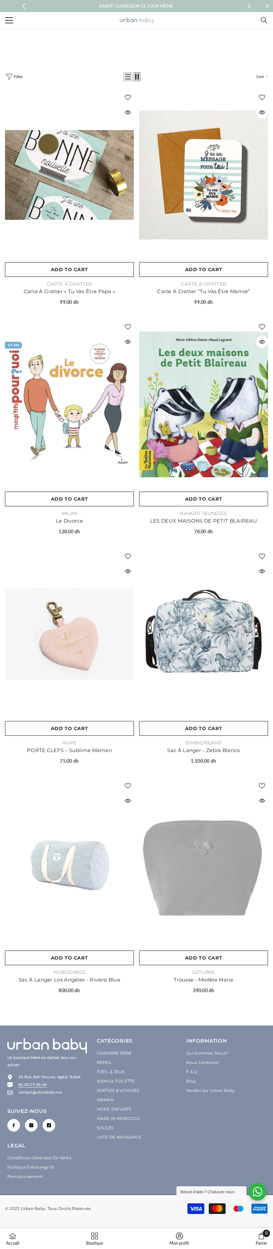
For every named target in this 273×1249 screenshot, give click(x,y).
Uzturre (203, 972)
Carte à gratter (69, 284)
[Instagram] (31, 1125)
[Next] (249, 6)
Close (267, 6)
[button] (128, 76)
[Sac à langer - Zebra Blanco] (203, 634)
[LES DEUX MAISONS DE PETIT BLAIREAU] (203, 404)
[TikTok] (49, 1125)
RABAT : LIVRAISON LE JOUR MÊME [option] (136, 6)
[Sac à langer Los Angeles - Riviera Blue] (69, 863)
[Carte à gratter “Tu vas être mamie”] (203, 175)
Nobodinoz (69, 972)
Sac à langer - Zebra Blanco (203, 750)
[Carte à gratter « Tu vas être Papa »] (69, 175)
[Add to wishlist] (128, 97)
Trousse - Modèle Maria (203, 980)
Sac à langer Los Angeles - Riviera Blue (69, 980)
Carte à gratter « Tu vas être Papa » (70, 291)
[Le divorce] (69, 404)
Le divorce (69, 521)
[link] (179, 1239)
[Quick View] (128, 112)
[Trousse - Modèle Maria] (203, 863)
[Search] (264, 20)
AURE (69, 743)
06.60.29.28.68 (32, 1084)
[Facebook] (13, 1125)
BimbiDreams (203, 743)
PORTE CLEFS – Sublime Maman (69, 750)
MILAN (69, 513)
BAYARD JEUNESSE (203, 513)
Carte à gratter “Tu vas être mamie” (203, 291)
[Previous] (24, 6)
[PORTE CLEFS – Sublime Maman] (69, 634)
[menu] (9, 20)
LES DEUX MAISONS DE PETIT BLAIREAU (203, 521)
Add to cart (69, 269)
